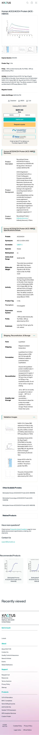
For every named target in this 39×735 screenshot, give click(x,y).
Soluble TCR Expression (9, 710)
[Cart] (32, 2)
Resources (5, 678)
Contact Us (5, 652)
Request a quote (19, 124)
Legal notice (17, 730)
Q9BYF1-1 (20, 244)
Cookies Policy (17, 726)
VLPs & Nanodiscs (7, 697)
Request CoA (6, 675)
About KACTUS (6, 649)
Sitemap (4, 687)
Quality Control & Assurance (10, 655)
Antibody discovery (22, 218)
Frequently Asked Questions (18, 529)
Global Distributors (7, 665)
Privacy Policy (6, 684)
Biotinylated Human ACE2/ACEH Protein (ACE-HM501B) (19, 505)
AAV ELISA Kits (6, 707)
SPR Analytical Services (9, 713)
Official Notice (27, 730)
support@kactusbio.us (8, 542)
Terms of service (6, 681)
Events (4, 662)
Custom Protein (6, 716)
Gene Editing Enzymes (8, 704)
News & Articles (6, 658)
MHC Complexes (7, 701)
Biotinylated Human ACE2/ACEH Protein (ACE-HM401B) (19, 493)
